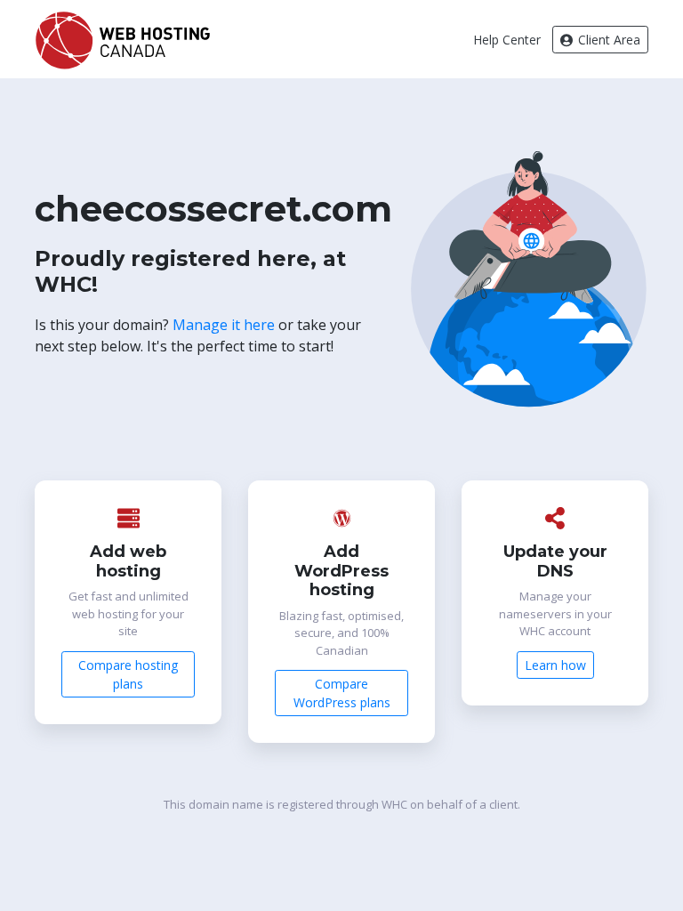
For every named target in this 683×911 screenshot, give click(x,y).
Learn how (555, 665)
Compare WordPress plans (341, 693)
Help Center (507, 39)
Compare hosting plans (128, 674)
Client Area (607, 39)
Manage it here (224, 325)
